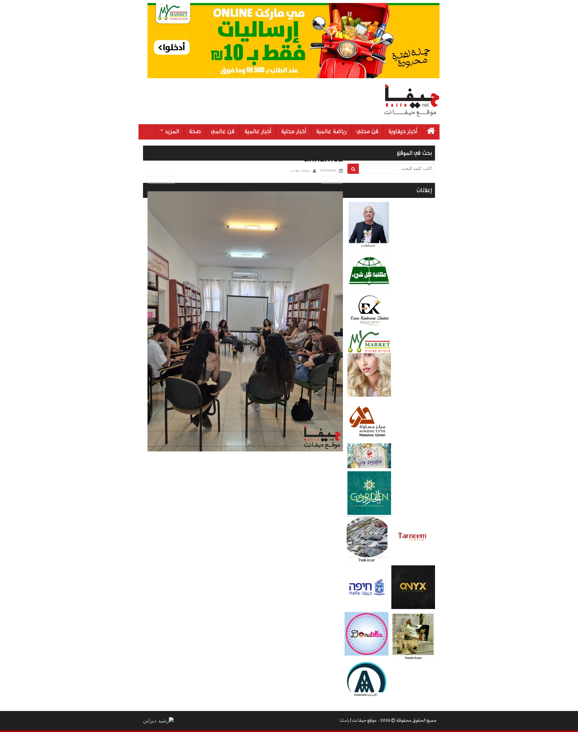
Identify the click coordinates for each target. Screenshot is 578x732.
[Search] (353, 169)
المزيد (171, 131)
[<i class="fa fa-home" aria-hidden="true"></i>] (431, 132)
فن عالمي (223, 131)
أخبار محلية (293, 131)
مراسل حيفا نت (300, 170)
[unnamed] (245, 321)
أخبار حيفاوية (402, 131)
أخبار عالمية (257, 131)
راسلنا (344, 721)
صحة (195, 131)
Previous (160, 179)
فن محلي (367, 131)
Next (333, 179)
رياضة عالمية (331, 131)
